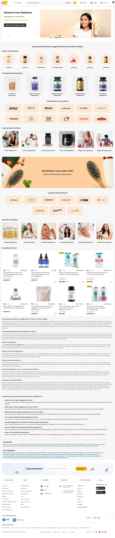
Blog (22, 504)
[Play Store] (100, 493)
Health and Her (80, 270)
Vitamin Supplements (92, 454)
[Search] (74, 2)
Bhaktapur (80, 494)
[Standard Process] (49, 108)
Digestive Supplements (43, 456)
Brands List (24, 488)
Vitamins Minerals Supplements (76, 454)
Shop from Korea (51, 528)
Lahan (79, 499)
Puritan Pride (58, 444)
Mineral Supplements (47, 457)
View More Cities (82, 507)
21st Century (91, 444)
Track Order (5, 499)
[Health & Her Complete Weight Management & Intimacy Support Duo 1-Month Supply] (99, 294)
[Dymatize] (101, 200)
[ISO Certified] (17, 520)
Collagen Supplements (61, 457)
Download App (25, 486)
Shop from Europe (85, 528)
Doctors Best (79, 446)
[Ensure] (57, 210)
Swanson (74, 444)
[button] (83, 3)
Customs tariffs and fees (9, 502)
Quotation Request (7, 491)
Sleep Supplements (30, 456)
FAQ (22, 496)
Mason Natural (31, 444)
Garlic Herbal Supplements (11, 457)
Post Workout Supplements (27, 454)
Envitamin (86, 446)
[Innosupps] (49, 200)
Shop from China (62, 528)
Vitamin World (34, 446)
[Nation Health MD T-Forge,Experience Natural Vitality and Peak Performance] (16, 294)
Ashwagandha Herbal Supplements (30, 457)
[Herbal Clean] (31, 200)
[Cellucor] (66, 200)
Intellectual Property (8, 494)
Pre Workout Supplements (10, 454)
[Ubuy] (4, 2)
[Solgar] (31, 119)
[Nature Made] (101, 119)
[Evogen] (13, 200)
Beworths (48, 446)
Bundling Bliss (82, 444)
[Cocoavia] (75, 210)
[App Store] (100, 489)
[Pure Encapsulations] (31, 108)
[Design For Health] (66, 119)
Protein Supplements (9, 456)
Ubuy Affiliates (25, 507)
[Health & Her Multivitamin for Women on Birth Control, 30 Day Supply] (99, 260)
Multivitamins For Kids (83, 453)
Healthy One (15, 446)
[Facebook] (94, 532)
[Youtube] (99, 532)
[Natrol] (84, 108)
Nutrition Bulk (67, 444)
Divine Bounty (94, 446)
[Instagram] (96, 532)
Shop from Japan (26, 528)
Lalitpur (79, 491)
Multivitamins (43, 453)
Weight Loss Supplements (43, 454)
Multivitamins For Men (69, 453)
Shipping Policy (6, 504)
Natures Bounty (100, 444)
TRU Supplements (52, 304)
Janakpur (80, 504)
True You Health (80, 304)
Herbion (62, 446)
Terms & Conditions (45, 532)
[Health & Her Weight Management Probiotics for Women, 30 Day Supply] (71, 260)
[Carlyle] (101, 108)
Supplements (20, 456)
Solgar (11, 444)
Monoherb (23, 444)
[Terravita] (40, 210)
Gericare (5, 444)
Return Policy (24, 494)
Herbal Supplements (32, 453)
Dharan (79, 502)
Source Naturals (49, 444)
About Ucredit (25, 499)
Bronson (42, 446)
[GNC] (84, 119)
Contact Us (5, 488)
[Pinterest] (105, 532)
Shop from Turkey (73, 528)
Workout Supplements (96, 453)
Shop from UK (15, 528)
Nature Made (7, 446)
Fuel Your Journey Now (13, 25)
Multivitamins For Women (55, 453)
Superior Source (24, 446)
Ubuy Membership (7, 510)
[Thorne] (13, 119)
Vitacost (16, 444)
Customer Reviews (26, 491)
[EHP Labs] (84, 200)
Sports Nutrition (20, 453)
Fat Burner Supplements (58, 456)
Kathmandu (80, 486)
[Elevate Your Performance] (75, 24)
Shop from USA (6, 528)
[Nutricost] (66, 108)
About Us (4, 486)
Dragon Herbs (70, 446)
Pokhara (79, 488)
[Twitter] (102, 532)
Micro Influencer (6, 507)
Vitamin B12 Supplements (59, 454)
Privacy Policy (56, 532)
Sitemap (4, 496)
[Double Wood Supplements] (49, 119)
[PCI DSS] (5, 520)
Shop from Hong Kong (38, 528)
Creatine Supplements (72, 456)
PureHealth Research (24, 270)
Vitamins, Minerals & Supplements (14, 344)
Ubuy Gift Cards (25, 502)
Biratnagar (80, 496)
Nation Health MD (24, 304)
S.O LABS (54, 270)
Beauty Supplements (9, 453)
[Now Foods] (13, 108)
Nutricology (55, 446)
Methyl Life (40, 444)
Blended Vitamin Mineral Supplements (91, 456)
